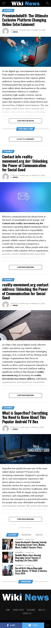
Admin (15, 32)
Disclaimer (31, 610)
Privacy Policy (18, 610)
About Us (41, 610)
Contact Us (27, 613)
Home (8, 610)
